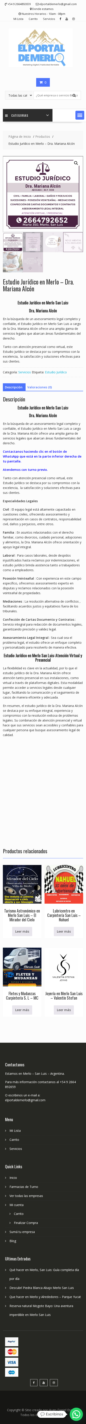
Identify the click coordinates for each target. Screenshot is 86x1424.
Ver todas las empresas (26, 1196)
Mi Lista (18, 19)
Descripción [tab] (13, 387)
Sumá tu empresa (22, 1232)
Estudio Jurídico (56, 372)
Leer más (22, 931)
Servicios (49, 19)
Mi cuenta (16, 1205)
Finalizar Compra (26, 1223)
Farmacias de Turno (23, 1187)
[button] (79, 115)
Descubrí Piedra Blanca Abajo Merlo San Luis (41, 1288)
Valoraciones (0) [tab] (39, 387)
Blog (12, 1241)
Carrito (33, 19)
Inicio (13, 1178)
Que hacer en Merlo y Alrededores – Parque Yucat (45, 1297)
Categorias (19, 115)
